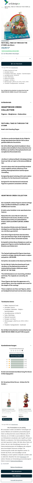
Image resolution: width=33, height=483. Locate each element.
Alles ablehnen (16, 476)
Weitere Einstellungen (16, 467)
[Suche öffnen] (31, 2)
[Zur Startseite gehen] (12, 2)
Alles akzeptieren (17, 471)
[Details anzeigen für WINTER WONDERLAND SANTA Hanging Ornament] (9, 400)
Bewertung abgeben (16, 356)
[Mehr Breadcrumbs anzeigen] (2, 7)
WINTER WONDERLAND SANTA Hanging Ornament (8, 410)
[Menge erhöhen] (30, 59)
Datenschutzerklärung (16, 461)
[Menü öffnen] (1, 2)
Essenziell (6, 463)
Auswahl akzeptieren (16, 480)
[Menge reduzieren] (3, 59)
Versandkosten (14, 67)
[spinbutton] (16, 59)
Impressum (23, 457)
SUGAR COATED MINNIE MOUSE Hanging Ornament (26, 410)
